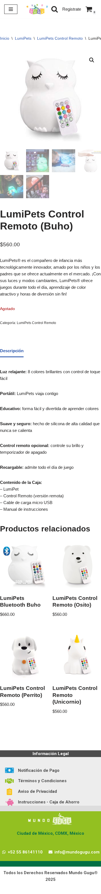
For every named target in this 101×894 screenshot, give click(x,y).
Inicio (4, 38)
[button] (92, 60)
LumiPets (23, 38)
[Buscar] (54, 9)
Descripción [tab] (12, 350)
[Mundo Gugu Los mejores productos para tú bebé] (37, 9)
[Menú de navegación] (10, 9)
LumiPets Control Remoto (60, 38)
